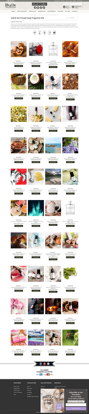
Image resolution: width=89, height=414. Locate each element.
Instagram (41, 7)
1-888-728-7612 (10, 1)
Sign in (67, 6)
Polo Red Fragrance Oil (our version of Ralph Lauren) (70, 222)
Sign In (28, 386)
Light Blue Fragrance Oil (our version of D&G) (35, 222)
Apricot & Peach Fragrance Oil (19, 62)
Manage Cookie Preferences (33, 396)
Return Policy (16, 386)
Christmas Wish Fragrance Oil (36, 287)
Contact (74, 0)
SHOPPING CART (78, 6)
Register (68, 7)
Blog (71, 0)
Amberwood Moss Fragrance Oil (35, 319)
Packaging (60, 11)
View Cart (29, 390)
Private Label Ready (22, 11)
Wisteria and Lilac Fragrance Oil (70, 158)
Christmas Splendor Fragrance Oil (53, 94)
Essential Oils (32, 11)
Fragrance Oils (42, 11)
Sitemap (37, 412)
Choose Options (19, 66)
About (67, 0)
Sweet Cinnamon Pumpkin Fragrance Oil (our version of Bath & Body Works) (53, 254)
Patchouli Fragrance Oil (53, 319)
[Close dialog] (86, 390)
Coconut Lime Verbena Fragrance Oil (18, 94)
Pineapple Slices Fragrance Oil (36, 127)
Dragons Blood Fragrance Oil (19, 190)
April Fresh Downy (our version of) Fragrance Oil (53, 288)
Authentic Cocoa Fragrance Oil (53, 221)
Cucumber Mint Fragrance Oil (36, 158)
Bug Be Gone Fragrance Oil (70, 351)
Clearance (63, 0)
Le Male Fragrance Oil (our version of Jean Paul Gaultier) (53, 63)
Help (15, 394)
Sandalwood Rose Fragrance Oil (35, 62)
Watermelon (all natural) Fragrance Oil (18, 287)
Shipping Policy (17, 388)
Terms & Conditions (18, 392)
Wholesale (74, 11)
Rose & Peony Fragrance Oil (18, 319)
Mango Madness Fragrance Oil (53, 127)
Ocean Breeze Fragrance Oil (53, 158)
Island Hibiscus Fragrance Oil (36, 351)
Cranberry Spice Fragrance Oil (70, 319)
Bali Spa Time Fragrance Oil (70, 253)
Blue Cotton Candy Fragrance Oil (36, 253)
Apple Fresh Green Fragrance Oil (70, 190)
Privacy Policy (16, 390)
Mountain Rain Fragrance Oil (70, 127)
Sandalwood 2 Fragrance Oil (18, 158)
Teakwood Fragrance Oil (53, 190)
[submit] (83, 4)
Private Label (57, 0)
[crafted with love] (2, 411)
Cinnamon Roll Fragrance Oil (53, 351)
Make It (13, 11)
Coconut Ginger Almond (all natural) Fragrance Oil (70, 95)
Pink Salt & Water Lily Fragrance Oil (19, 351)
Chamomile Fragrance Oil (19, 127)
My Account (79, 0)
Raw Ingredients (51, 11)
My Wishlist (29, 392)
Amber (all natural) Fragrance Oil (70, 62)
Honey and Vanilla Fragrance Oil (35, 190)
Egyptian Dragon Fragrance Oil (18, 253)
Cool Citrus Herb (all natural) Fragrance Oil (19, 222)
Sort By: (67, 17)
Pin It (38, 7)
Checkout (29, 394)
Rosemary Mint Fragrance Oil (70, 287)
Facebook (35, 7)
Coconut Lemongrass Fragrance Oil (36, 94)
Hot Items (67, 11)
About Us (43, 386)
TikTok (44, 7)
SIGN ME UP (76, 408)
